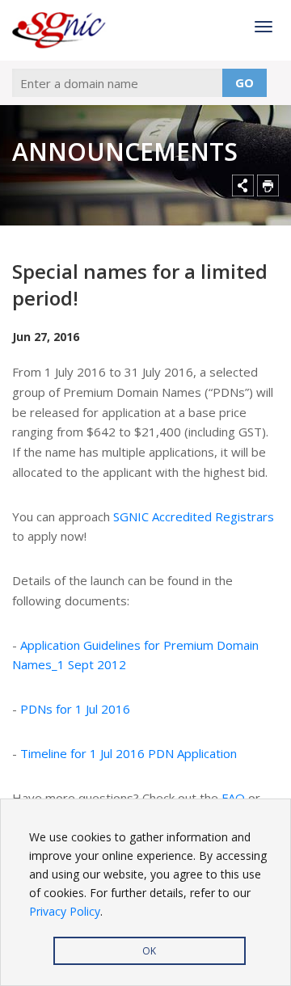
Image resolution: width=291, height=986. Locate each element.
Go (244, 82)
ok (149, 951)
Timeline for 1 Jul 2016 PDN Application (128, 753)
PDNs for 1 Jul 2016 (75, 709)
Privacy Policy (64, 911)
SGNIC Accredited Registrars (193, 516)
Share (243, 185)
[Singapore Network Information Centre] (60, 30)
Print (268, 185)
